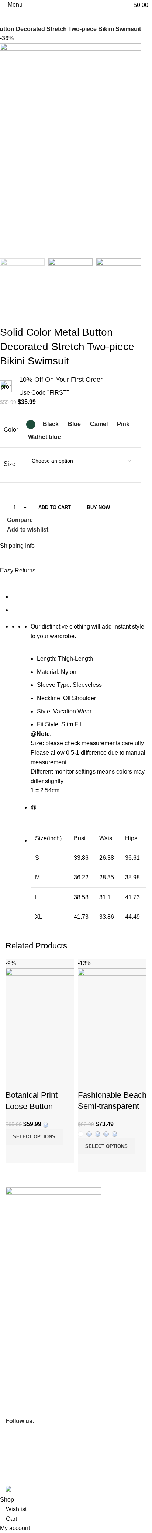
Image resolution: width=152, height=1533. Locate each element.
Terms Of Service (26, 1265)
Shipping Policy (23, 1347)
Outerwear (18, 1398)
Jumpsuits (17, 1410)
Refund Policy (22, 1335)
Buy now (98, 507)
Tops (11, 1372)
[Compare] (15, 1154)
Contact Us (18, 1253)
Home (13, 1360)
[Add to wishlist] (15, 1080)
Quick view (34, 1154)
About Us (16, 1240)
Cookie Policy (21, 1309)
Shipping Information (30, 1278)
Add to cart (54, 507)
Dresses (15, 1385)
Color (11, 429)
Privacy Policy (22, 1322)
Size (9, 464)
